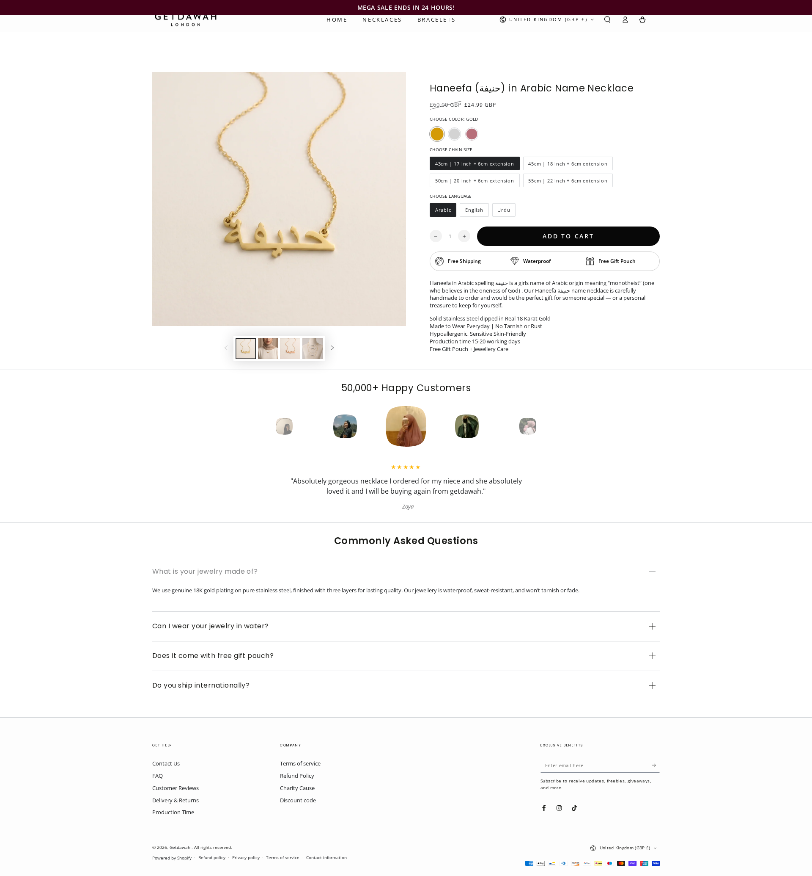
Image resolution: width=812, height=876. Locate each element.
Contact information (326, 857)
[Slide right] (332, 348)
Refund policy (211, 857)
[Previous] (269, 426)
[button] (607, 19)
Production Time (173, 812)
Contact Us (166, 763)
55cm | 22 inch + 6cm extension (568, 182)
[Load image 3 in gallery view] (290, 348)
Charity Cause (297, 788)
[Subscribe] (656, 764)
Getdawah (181, 847)
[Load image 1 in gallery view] (246, 348)
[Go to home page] (185, 19)
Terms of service (300, 763)
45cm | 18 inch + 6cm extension (568, 165)
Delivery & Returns (175, 800)
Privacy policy (246, 857)
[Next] (543, 426)
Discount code (298, 800)
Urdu (506, 212)
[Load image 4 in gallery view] (312, 348)
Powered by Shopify (172, 858)
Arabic (445, 212)
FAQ (157, 775)
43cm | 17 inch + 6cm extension (474, 165)
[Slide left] (226, 348)
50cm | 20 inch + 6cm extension (474, 182)
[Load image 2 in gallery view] (268, 348)
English (476, 212)
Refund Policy (297, 775)
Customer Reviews (175, 788)
